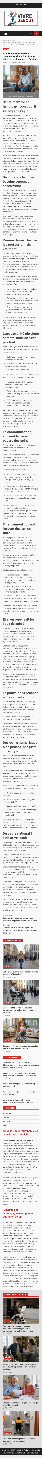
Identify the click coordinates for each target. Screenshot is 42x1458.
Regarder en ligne (36, 33)
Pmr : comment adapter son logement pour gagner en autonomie (21, 1423)
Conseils (6, 49)
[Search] (31, 33)
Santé (5, 1125)
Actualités (7, 1113)
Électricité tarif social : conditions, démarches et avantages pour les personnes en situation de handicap (21, 1065)
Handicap (6, 1121)
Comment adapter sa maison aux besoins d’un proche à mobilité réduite (20, 918)
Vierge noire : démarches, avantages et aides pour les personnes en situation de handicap (19, 1075)
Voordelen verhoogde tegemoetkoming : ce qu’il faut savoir (21, 1387)
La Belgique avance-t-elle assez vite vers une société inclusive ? (21, 956)
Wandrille (7, 63)
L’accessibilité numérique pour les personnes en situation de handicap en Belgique (20, 929)
